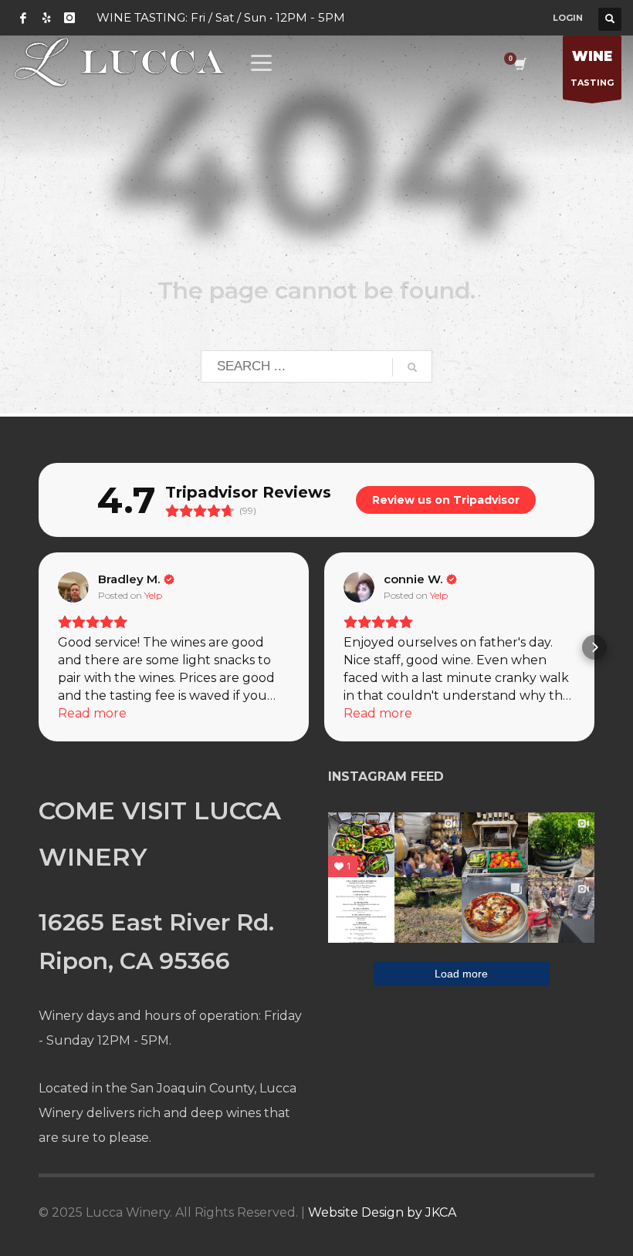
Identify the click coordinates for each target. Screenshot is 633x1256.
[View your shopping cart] (519, 65)
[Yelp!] (46, 17)
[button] (38, 647)
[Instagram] (69, 17)
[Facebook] (23, 17)
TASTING (592, 68)
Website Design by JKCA (382, 1212)
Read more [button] (92, 713)
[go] (412, 367)
